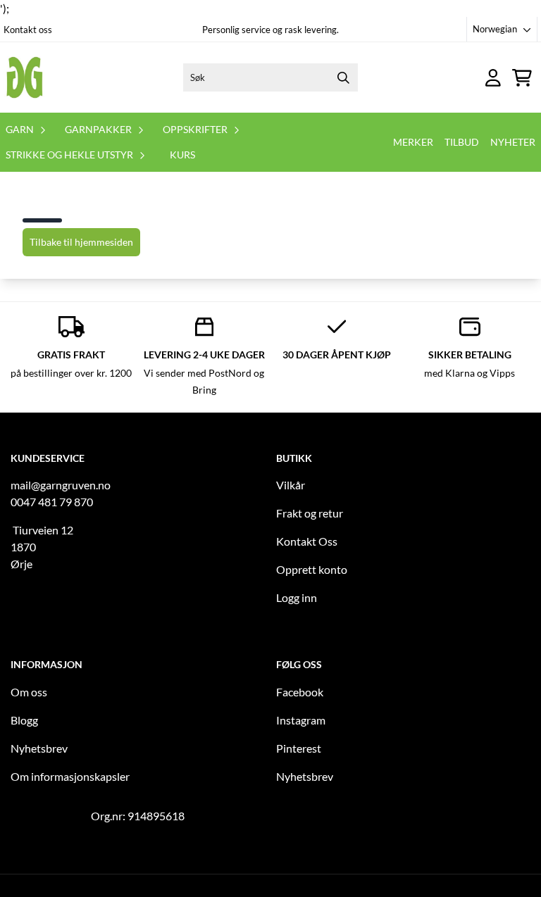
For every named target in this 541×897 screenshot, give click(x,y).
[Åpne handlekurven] (521, 77)
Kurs (182, 155)
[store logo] (25, 77)
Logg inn (296, 597)
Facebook (299, 691)
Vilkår (290, 484)
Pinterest (298, 748)
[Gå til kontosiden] (493, 77)
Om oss (29, 691)
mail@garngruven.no (61, 484)
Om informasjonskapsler (70, 776)
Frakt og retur (309, 513)
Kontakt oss (28, 29)
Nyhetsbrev (39, 748)
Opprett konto (311, 569)
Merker (413, 142)
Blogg (24, 720)
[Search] (344, 77)
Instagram (300, 720)
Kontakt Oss (306, 541)
